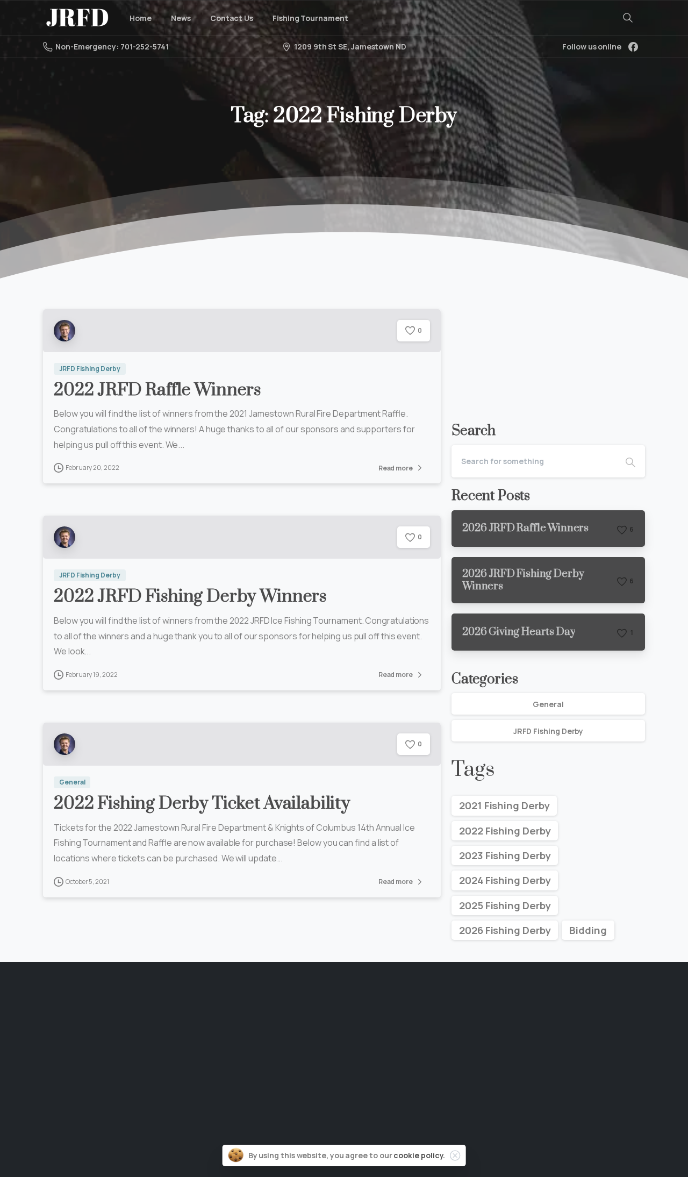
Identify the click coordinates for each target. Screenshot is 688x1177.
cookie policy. (419, 1155)
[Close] (454, 1155)
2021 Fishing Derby (504, 805)
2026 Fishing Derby (504, 930)
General (548, 704)
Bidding (587, 930)
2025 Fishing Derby (504, 905)
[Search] (628, 18)
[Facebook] (633, 47)
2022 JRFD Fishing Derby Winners (190, 597)
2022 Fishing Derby (504, 831)
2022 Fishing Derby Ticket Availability (202, 804)
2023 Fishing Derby (504, 855)
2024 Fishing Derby (504, 880)
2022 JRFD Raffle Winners (157, 390)
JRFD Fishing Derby (548, 731)
